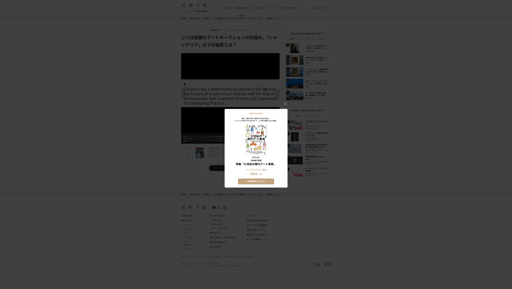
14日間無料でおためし (256, 181)
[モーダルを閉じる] (286, 103)
